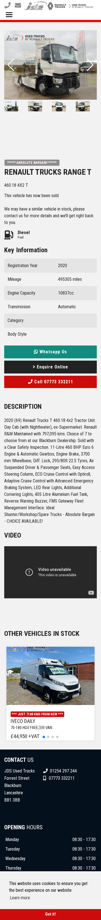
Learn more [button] (20, 897)
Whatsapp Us (52, 351)
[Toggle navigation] (8, 15)
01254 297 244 (63, 771)
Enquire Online (51, 367)
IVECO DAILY (31, 724)
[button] (90, 65)
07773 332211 (62, 778)
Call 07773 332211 (53, 381)
